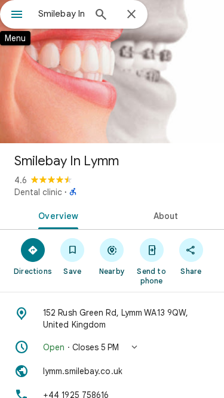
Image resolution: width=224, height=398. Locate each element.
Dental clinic (38, 192)
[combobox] (61, 14)
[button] (112, 347)
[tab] (56, 214)
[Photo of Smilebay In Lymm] (112, 71)
